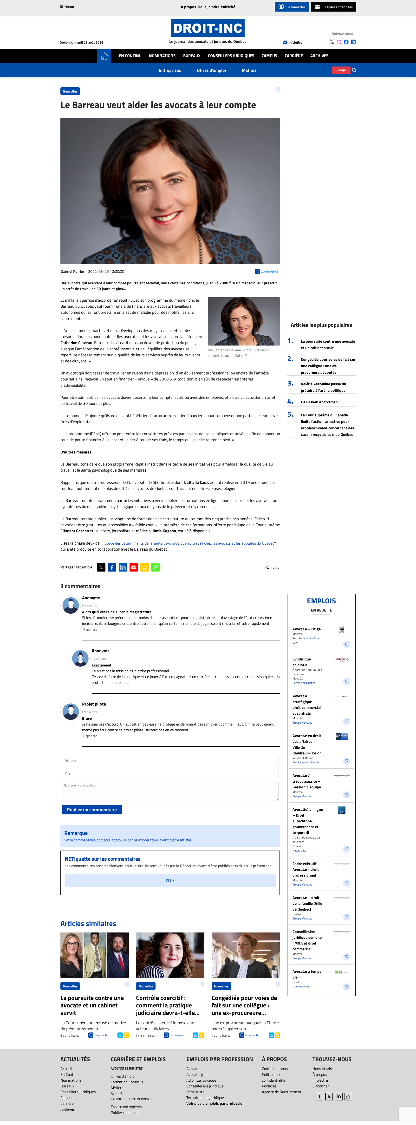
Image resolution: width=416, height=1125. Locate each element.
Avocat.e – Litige (306, 629)
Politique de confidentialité (274, 1077)
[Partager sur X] (101, 567)
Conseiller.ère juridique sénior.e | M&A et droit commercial (307, 940)
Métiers (249, 70)
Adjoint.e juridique (201, 1080)
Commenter (101, 1035)
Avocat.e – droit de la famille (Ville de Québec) (307, 903)
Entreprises (170, 70)
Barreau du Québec (303, 682)
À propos (188, 7)
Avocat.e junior (198, 1074)
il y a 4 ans (89, 605)
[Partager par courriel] (134, 567)
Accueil (66, 1069)
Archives (319, 56)
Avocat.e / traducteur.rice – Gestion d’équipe (306, 781)
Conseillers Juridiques (231, 56)
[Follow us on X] (332, 42)
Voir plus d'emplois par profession (215, 1103)
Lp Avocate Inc (301, 986)
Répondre (90, 629)
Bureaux (192, 56)
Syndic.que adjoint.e (301, 662)
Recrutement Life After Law (306, 640)
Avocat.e (193, 1069)
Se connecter (295, 6)
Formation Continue (127, 1082)
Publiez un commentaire (92, 809)
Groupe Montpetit (302, 722)
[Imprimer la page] (144, 567)
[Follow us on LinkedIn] (353, 42)
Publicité (228, 7)
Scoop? (341, 70)
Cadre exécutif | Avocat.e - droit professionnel (305, 869)
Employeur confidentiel (306, 762)
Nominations (162, 56)
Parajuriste (195, 1092)
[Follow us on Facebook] (346, 42)
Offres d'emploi (211, 70)
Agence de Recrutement (281, 1092)
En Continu (130, 56)
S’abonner (320, 1086)
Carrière (294, 56)
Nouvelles (70, 91)
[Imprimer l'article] (126, 1035)
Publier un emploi (125, 1112)
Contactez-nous (275, 1069)
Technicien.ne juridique (205, 1097)
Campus (269, 56)
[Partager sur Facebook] (112, 567)
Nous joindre (208, 7)
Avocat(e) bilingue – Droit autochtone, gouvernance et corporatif (307, 820)
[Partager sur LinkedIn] (123, 567)
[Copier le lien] (155, 567)
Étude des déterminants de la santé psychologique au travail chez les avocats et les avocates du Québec (189, 543)
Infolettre (295, 42)
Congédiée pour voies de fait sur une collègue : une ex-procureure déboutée (328, 365)
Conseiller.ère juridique (205, 1086)
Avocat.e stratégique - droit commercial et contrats (306, 704)
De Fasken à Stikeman (319, 402)
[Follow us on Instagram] (339, 42)
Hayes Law (299, 850)
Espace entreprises (339, 6)
